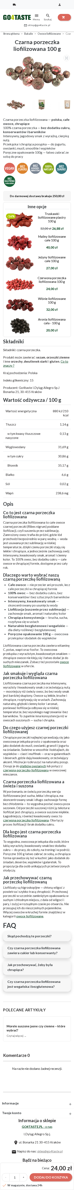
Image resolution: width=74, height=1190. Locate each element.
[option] (38, 73)
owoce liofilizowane (29, 916)
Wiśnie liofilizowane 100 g (52, 300)
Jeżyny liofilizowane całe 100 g (52, 259)
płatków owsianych (33, 766)
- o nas (37, 1126)
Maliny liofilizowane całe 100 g (52, 238)
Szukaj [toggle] (48, 17)
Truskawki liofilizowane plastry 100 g (52, 217)
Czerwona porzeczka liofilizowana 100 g (52, 279)
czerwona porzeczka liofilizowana (26, 820)
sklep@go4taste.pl (37, 25)
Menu (36, 17)
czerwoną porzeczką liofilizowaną (26, 770)
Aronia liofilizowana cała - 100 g (52, 321)
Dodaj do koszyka (51, 1177)
